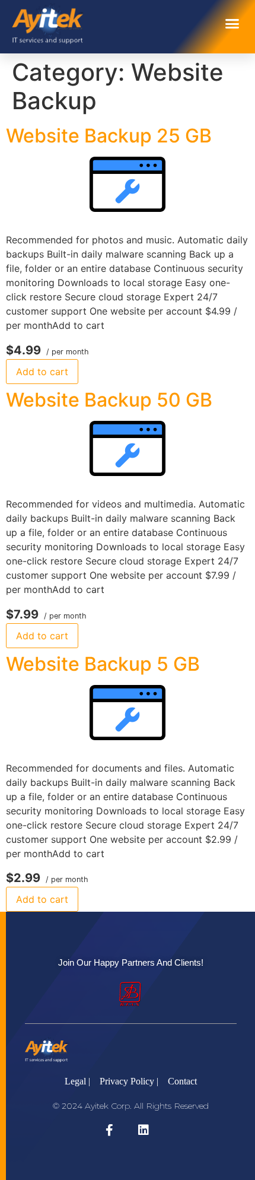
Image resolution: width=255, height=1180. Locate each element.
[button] (232, 23)
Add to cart (42, 372)
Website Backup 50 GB (109, 399)
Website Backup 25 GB (109, 135)
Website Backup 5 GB (103, 663)
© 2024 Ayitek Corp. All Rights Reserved (131, 1105)
